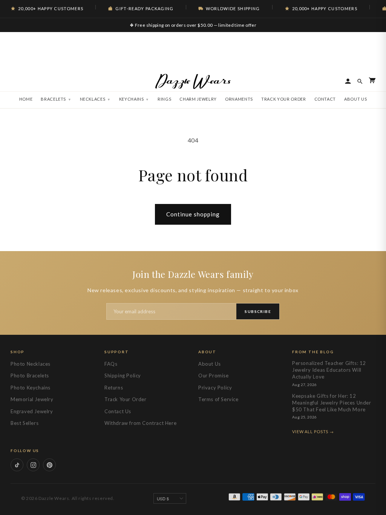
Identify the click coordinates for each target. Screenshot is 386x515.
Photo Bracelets (30, 375)
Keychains (131, 99)
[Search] (360, 81)
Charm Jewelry (198, 99)
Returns (113, 388)
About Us (355, 99)
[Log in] (348, 81)
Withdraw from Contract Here (140, 423)
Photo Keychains (31, 388)
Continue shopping (193, 214)
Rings (164, 99)
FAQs (110, 364)
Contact (325, 99)
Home (26, 99)
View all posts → (313, 431)
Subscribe (258, 311)
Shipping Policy (122, 375)
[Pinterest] (49, 464)
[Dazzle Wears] (193, 81)
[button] (372, 81)
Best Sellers (24, 423)
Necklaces (93, 99)
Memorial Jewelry (32, 399)
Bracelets (53, 99)
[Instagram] (33, 464)
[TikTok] (17, 464)
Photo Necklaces (31, 364)
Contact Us (117, 411)
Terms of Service (218, 399)
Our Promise (213, 375)
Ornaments (239, 99)
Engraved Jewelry (32, 411)
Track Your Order (283, 99)
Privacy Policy (215, 388)
